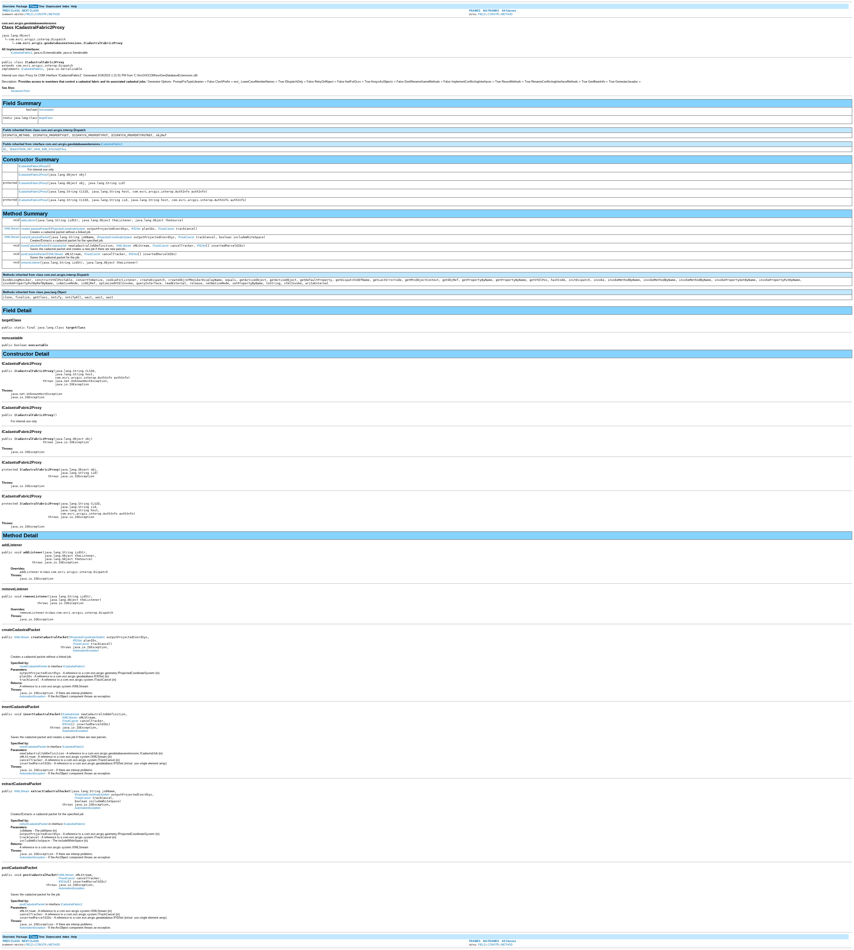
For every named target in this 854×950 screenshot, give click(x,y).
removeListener (30, 262)
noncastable (46, 109)
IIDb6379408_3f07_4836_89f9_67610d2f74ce (38, 149)
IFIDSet (135, 228)
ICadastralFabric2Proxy (33, 166)
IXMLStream (11, 228)
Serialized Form (20, 91)
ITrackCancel (166, 228)
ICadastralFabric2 (21, 52)
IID (4, 149)
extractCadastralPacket (35, 237)
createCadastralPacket (35, 228)
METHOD (54, 14)
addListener (28, 220)
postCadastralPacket (33, 254)
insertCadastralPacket (34, 245)
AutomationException (86, 650)
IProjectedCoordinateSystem (67, 228)
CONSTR (40, 14)
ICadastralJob (58, 245)
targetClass (46, 118)
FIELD (29, 14)
